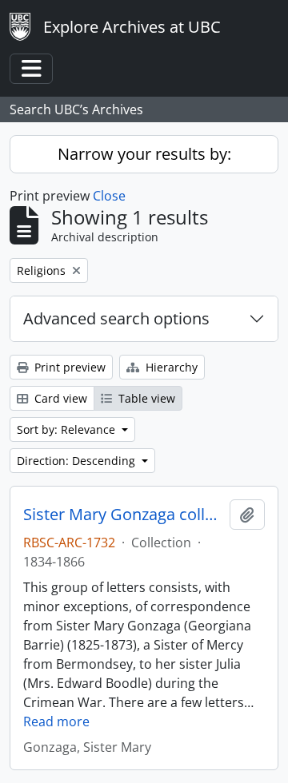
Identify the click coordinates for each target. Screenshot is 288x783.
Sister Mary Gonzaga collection (123, 514)
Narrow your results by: (144, 154)
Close (109, 196)
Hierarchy (170, 367)
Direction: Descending (77, 460)
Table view (145, 398)
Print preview (68, 367)
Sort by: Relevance (67, 429)
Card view (59, 398)
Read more (56, 721)
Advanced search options (116, 318)
